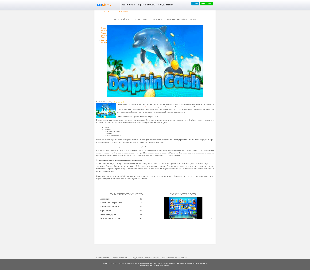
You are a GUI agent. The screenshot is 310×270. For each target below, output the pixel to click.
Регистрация (206, 3)
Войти (195, 3)
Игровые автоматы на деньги (174, 258)
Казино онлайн (128, 5)
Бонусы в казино (165, 5)
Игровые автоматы (146, 5)
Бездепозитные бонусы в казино (145, 258)
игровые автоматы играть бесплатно (139, 107)
